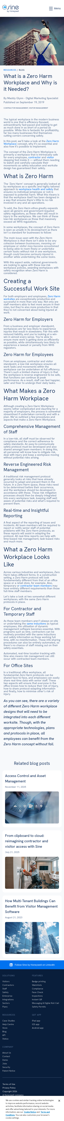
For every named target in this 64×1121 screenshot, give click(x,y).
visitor (50, 157)
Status (5, 1038)
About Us (6, 1052)
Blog (4, 1031)
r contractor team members (35, 585)
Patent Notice (8, 1070)
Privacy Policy (9, 1087)
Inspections (37, 996)
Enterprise (7, 996)
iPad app (36, 1020)
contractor (34, 157)
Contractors (8, 985)
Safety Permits (39, 1006)
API (3, 1035)
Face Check (37, 992)
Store (4, 1028)
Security (6, 1067)
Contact (6, 1056)
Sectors (6, 1003)
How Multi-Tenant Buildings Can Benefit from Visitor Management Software (31, 906)
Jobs (4, 1063)
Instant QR (37, 999)
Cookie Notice (30, 1112)
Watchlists (37, 985)
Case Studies (8, 1020)
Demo (5, 1060)
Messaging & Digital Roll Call (45, 1003)
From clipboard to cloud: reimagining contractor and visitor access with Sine (26, 841)
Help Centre (8, 1024)
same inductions (36, 623)
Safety (5, 992)
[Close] (59, 1100)
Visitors (6, 981)
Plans (5, 1006)
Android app (37, 1028)
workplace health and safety (36, 189)
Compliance (37, 988)
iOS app (35, 1024)
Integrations (8, 999)
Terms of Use (9, 1084)
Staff (4, 988)
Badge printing (39, 981)
